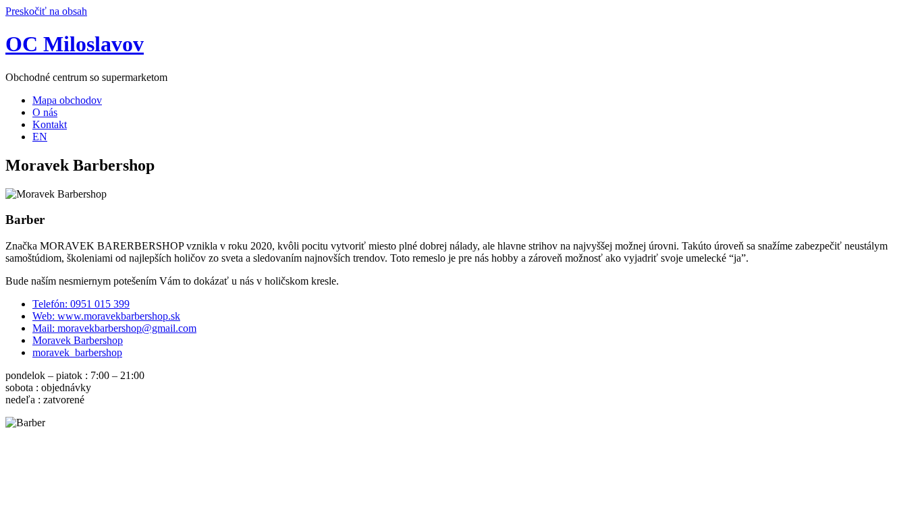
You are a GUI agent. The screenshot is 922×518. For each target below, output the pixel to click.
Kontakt (49, 124)
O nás (44, 112)
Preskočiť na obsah (46, 11)
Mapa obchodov (67, 100)
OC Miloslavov (74, 44)
